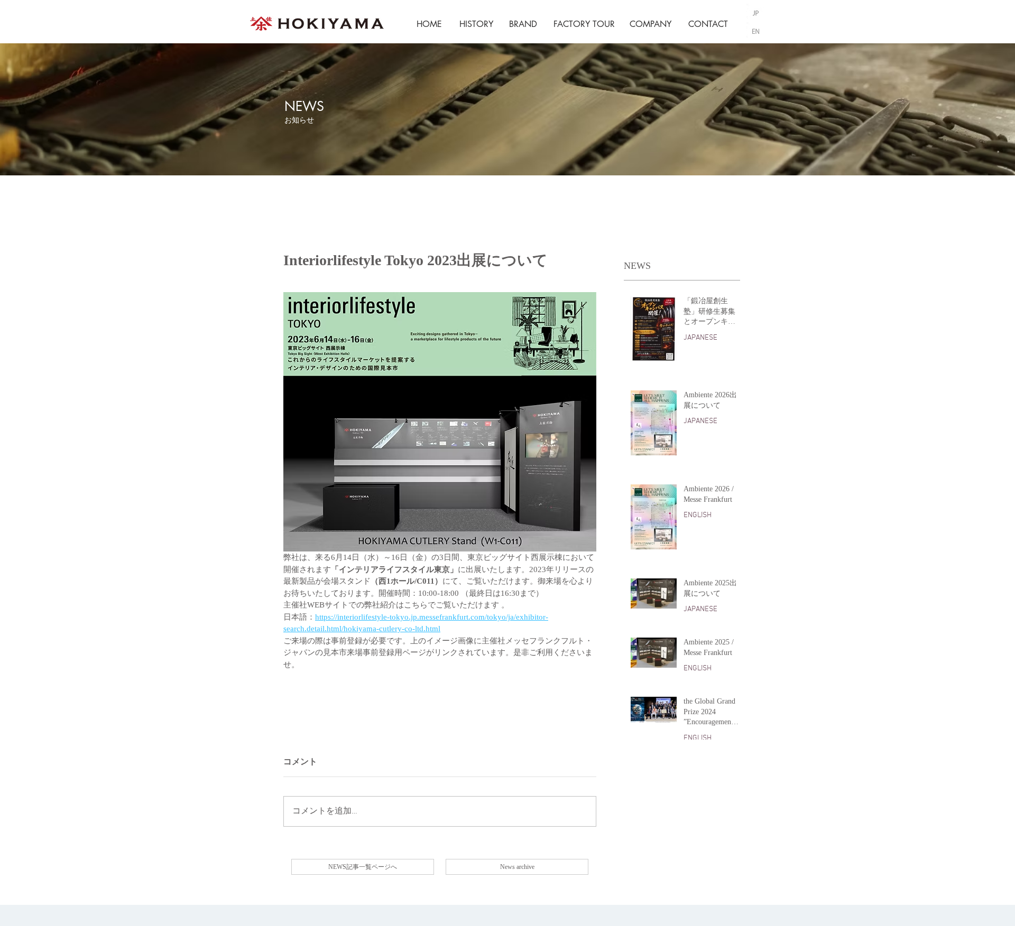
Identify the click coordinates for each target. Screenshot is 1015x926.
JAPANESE (700, 337)
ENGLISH (698, 515)
